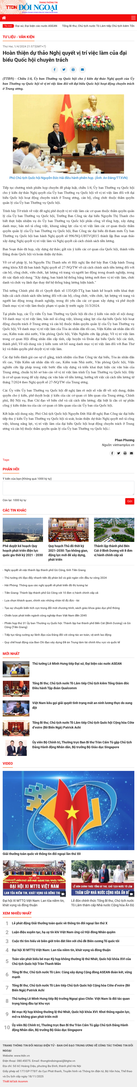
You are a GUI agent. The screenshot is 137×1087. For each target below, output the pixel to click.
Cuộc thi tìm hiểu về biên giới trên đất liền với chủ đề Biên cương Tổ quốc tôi (65, 941)
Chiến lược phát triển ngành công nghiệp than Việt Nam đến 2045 (45, 615)
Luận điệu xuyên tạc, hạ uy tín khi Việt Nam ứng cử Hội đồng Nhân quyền (63, 932)
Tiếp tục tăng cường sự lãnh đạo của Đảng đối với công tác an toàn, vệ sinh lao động (57, 634)
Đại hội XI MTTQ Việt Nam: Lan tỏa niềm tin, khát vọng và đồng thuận (61, 950)
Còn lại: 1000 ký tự (14, 500)
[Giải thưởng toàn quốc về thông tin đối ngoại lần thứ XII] (68, 810)
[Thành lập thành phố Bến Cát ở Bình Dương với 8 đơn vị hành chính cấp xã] (114, 530)
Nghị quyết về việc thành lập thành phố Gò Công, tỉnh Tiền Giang (45, 570)
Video (8, 763)
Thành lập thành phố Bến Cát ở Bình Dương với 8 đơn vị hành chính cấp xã (113, 550)
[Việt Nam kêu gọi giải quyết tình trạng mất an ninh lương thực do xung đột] (16, 708)
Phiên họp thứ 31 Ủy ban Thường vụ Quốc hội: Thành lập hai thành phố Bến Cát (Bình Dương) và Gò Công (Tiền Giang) (67, 625)
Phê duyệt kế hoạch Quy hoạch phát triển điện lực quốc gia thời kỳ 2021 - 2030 (23, 550)
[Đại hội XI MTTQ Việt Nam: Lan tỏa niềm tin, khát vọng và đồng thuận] (34, 878)
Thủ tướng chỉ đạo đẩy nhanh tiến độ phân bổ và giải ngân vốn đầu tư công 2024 (55, 577)
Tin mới (8, 26)
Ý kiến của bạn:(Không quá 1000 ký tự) (27, 478)
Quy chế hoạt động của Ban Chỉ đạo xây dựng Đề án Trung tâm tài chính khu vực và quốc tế (62, 642)
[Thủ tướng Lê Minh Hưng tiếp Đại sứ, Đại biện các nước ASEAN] (16, 669)
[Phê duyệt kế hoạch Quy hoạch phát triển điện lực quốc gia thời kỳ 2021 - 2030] (23, 530)
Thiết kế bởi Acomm (15, 1081)
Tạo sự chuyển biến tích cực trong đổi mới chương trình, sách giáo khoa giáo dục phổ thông (62, 608)
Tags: (6, 459)
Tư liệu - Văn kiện (18, 37)
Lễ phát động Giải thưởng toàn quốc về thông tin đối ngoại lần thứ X (59, 923)
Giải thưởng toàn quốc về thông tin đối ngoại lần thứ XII (42, 854)
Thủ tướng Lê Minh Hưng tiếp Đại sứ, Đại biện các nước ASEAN (77, 663)
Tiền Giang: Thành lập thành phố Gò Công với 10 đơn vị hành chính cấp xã (51, 592)
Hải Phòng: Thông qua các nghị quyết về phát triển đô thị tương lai (46, 585)
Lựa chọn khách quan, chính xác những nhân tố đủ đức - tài (41, 600)
